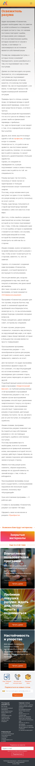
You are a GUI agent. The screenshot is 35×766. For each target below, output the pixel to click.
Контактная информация (7, 733)
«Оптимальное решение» (11, 295)
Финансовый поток (6, 712)
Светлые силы (4, 720)
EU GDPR (3, 741)
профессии (18, 138)
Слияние (3, 714)
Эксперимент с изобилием (26, 725)
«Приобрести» (14, 515)
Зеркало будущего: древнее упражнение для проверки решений (26, 706)
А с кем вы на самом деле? (26, 730)
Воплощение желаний (7, 708)
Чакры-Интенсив (5, 718)
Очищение (4, 721)
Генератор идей (5, 717)
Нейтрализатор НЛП (6, 715)
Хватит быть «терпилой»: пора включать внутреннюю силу (26, 720)
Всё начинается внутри (25, 709)
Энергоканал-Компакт (7, 711)
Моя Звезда (4, 706)
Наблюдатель (4, 709)
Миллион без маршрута (25, 716)
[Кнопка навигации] (31, 3)
